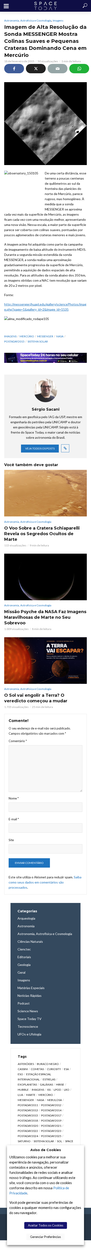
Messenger (45, 336)
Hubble (23, 1089)
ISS (49, 1089)
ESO (20, 1074)
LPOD (57, 1089)
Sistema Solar (38, 341)
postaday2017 (51, 1115)
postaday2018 (28, 1120)
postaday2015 (14, 341)
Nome (14, 798)
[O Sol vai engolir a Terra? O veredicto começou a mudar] (45, 660)
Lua (20, 1095)
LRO (66, 1089)
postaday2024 (28, 1136)
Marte (30, 1095)
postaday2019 (51, 1120)
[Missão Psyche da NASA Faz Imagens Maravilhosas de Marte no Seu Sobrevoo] (45, 577)
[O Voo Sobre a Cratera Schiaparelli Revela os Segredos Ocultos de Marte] (45, 493)
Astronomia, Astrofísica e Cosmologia (27, 20)
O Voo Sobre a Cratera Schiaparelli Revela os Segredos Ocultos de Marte (42, 534)
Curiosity (54, 1069)
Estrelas (49, 1079)
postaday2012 (51, 1105)
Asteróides (26, 1064)
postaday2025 (51, 1136)
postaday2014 (51, 1110)
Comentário (18, 741)
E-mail (14, 819)
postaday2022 (28, 1131)
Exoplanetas (27, 1084)
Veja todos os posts (40, 448)
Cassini (23, 1069)
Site (11, 840)
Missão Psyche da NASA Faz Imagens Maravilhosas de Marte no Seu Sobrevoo (45, 617)
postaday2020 (28, 1125)
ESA (66, 1069)
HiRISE (60, 1084)
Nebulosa (54, 1100)
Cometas (37, 1069)
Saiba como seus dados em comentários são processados (45, 882)
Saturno (24, 1141)
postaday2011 (28, 1105)
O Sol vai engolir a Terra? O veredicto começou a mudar (35, 698)
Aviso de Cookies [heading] (45, 1150)
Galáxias (46, 1084)
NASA (59, 336)
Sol (59, 1141)
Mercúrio (27, 336)
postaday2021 (51, 1125)
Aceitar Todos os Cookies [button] (45, 1225)
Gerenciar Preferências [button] (45, 1237)
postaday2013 (28, 1110)
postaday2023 (51, 1131)
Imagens (58, 20)
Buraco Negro (48, 1064)
